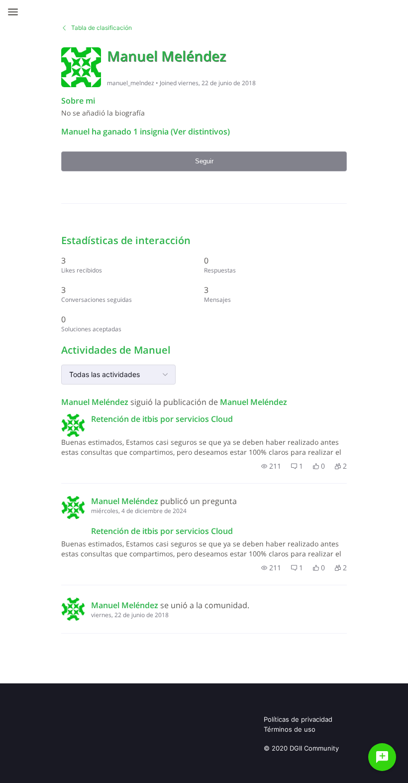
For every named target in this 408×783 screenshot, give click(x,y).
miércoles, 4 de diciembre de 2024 (139, 511)
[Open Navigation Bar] (16, 12)
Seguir (204, 161)
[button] (271, 466)
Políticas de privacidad (298, 719)
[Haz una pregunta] (382, 757)
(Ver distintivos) (199, 131)
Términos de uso (289, 729)
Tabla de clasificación (101, 27)
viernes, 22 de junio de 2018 (130, 615)
